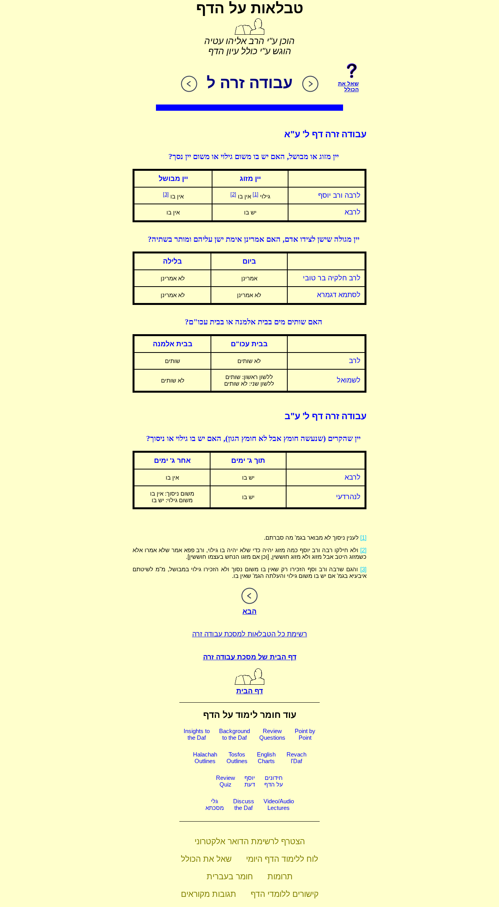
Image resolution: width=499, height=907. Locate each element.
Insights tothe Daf (197, 734)
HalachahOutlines (205, 757)
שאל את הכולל (206, 858)
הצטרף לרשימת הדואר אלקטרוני (250, 841)
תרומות (280, 876)
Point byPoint (305, 734)
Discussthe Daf (243, 804)
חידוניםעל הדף (273, 781)
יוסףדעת (249, 781)
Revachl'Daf (296, 757)
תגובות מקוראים (208, 893)
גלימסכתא (214, 804)
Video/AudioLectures (279, 804)
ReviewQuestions (272, 734)
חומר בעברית (230, 876)
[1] (255, 194)
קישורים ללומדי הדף (285, 893)
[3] (166, 194)
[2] (233, 194)
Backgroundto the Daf (234, 734)
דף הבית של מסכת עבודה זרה (249, 657)
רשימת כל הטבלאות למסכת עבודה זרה (249, 634)
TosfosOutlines (237, 757)
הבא (249, 611)
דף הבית (249, 691)
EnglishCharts (266, 757)
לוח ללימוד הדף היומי (282, 858)
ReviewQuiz (225, 781)
